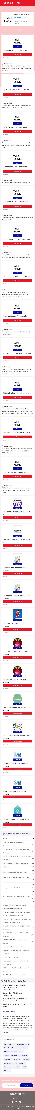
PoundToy (17, 1059)
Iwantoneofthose (22, 1048)
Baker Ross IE (8, 1048)
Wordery (24, 1055)
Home (3, 9)
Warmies (7, 1071)
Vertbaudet (7, 1067)
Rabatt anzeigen (17, 517)
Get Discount (17, 54)
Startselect (26, 1059)
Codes (8, 31)
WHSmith (7, 1059)
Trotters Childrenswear (11, 1055)
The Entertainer (19, 1063)
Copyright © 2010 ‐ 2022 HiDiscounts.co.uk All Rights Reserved (17, 1107)
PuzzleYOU (7, 1063)
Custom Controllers (23, 1044)
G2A (24, 1067)
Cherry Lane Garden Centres (13, 1051)
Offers (20, 31)
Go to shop (6, 515)
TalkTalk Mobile (21, 9)
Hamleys (17, 1067)
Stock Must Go (8, 1044)
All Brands (10, 9)
